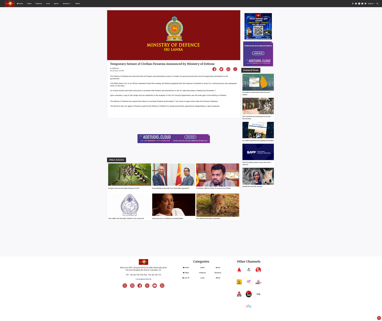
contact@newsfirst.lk (143, 279)
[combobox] (67, 3)
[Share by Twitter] (221, 70)
